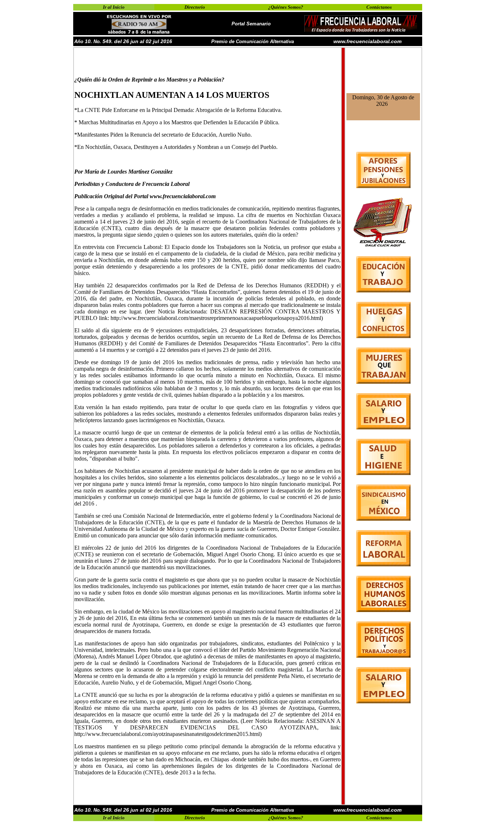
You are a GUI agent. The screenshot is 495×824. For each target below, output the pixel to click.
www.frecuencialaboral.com (367, 41)
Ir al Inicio (114, 7)
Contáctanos (379, 7)
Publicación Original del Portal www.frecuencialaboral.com (145, 196)
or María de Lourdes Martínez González (125, 171)
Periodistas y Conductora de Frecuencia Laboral (132, 184)
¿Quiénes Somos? (285, 7)
